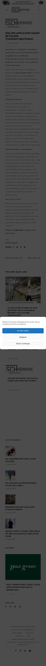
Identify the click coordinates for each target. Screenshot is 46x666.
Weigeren (23, 337)
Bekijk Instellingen (23, 344)
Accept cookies (23, 331)
